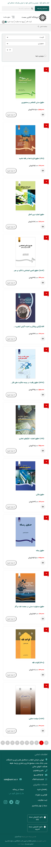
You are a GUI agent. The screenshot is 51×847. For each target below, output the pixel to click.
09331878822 (38, 779)
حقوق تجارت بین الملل (36, 214)
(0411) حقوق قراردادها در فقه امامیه (31, 158)
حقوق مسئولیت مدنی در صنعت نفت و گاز (29, 606)
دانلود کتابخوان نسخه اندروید (36, 828)
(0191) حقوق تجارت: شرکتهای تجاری (31, 438)
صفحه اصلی (43, 26)
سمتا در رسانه (18, 789)
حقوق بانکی (40, 494)
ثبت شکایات (42, 800)
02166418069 (38, 770)
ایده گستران (18, 837)
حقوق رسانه (40, 550)
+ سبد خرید (11, 115)
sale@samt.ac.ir (11, 779)
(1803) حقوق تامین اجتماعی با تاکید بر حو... (28, 270)
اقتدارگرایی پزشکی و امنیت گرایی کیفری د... (28, 326)
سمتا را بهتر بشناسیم (39, 805)
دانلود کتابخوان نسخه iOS (36, 818)
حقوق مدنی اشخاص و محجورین (32, 102)
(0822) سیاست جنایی (36, 718)
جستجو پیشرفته (42, 8)
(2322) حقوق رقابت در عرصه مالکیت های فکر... (27, 382)
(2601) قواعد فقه (38, 662)
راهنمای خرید (42, 789)
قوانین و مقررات (41, 794)
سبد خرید (9, 21)
